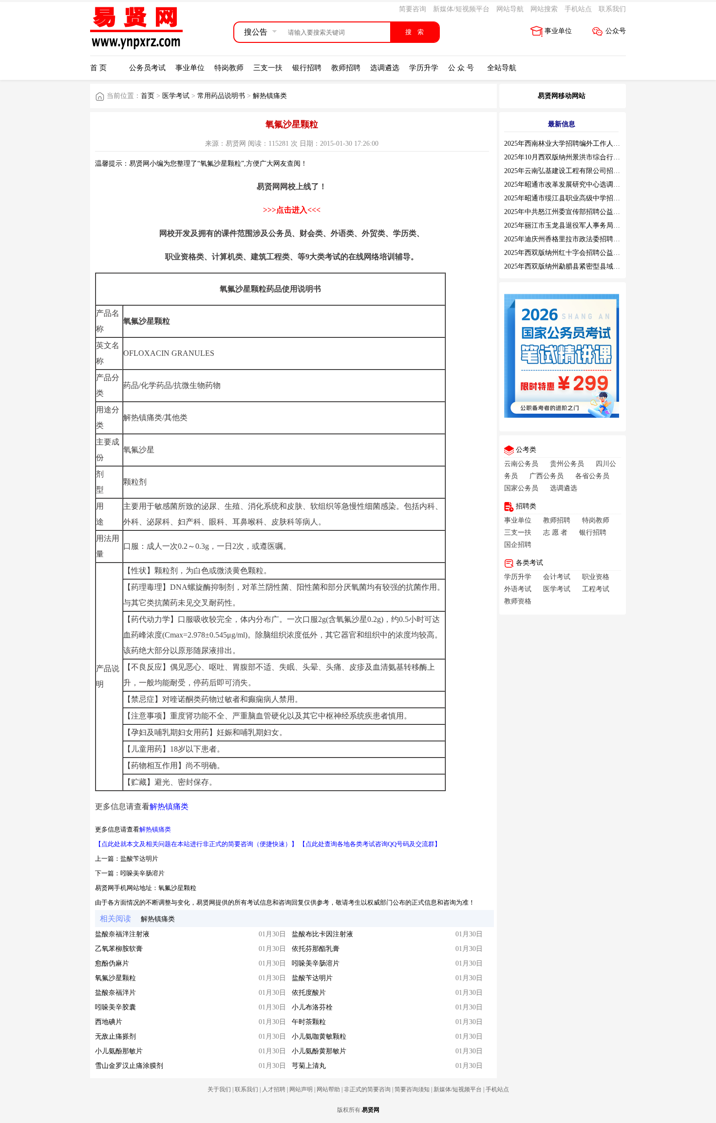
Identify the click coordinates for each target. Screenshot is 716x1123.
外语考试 (517, 589)
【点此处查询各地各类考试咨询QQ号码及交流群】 (370, 844)
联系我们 (612, 9)
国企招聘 (517, 544)
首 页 (98, 68)
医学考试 (175, 95)
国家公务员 (521, 488)
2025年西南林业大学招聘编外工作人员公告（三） (579, 143)
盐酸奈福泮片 (115, 992)
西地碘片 (108, 1022)
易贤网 (370, 1109)
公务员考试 (147, 68)
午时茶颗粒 (309, 1022)
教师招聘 (345, 68)
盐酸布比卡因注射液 (322, 934)
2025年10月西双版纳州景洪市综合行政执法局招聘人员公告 (592, 157)
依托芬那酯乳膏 (315, 948)
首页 (147, 95)
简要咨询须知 (412, 1089)
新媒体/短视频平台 (461, 9)
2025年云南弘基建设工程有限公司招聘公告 (569, 170)
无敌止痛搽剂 (115, 1036)
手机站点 (578, 9)
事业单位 (558, 31)
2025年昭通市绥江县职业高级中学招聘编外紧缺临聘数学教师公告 (603, 198)
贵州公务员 (567, 463)
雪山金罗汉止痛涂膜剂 (129, 1065)
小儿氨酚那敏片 (119, 1051)
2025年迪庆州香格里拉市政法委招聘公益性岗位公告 (582, 239)
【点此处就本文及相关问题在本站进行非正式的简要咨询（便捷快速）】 (196, 844)
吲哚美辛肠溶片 (142, 873)
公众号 (615, 31)
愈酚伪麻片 (112, 963)
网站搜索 (544, 9)
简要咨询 (412, 9)
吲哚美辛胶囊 (115, 1007)
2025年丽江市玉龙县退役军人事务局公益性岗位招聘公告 (589, 225)
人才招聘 (273, 1089)
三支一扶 (268, 68)
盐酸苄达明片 (139, 858)
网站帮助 (328, 1089)
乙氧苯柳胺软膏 (119, 948)
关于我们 (219, 1089)
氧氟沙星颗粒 (177, 887)
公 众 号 (461, 68)
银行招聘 (306, 68)
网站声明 (301, 1089)
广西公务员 (546, 476)
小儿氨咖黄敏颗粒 (319, 1036)
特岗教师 (229, 68)
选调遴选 (384, 68)
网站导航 (510, 9)
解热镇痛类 (270, 95)
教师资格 (517, 601)
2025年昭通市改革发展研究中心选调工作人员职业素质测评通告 (599, 184)
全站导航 (501, 68)
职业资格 (595, 577)
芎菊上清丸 (309, 1065)
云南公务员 (521, 463)
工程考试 (595, 589)
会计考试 (556, 577)
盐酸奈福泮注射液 (122, 934)
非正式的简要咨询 (367, 1089)
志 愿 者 (555, 532)
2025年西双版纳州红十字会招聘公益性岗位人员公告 (582, 252)
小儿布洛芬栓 (312, 1007)
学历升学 (423, 68)
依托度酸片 (309, 992)
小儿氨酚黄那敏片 (319, 1051)
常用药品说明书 (221, 95)
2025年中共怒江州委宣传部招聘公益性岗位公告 (575, 211)
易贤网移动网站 (561, 95)
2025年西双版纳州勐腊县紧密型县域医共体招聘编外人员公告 (596, 266)
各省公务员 (592, 476)
